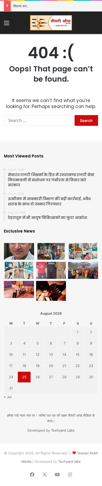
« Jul (8, 397)
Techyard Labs (63, 430)
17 (11, 366)
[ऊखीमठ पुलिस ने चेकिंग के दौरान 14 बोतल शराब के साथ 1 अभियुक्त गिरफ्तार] (51, 270)
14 (64, 354)
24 (11, 377)
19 (37, 366)
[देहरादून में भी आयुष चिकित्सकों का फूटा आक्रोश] (83, 251)
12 (37, 354)
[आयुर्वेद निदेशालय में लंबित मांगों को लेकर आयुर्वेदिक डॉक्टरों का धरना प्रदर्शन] (19, 289)
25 (24, 377)
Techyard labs (69, 461)
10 (11, 354)
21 (64, 366)
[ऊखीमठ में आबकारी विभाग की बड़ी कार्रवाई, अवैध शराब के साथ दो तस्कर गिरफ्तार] (51, 251)
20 (51, 366)
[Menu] (6, 25)
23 (91, 366)
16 (91, 354)
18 (24, 366)
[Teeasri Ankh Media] (51, 22)
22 (78, 366)
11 (24, 354)
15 (78, 354)
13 (51, 354)
